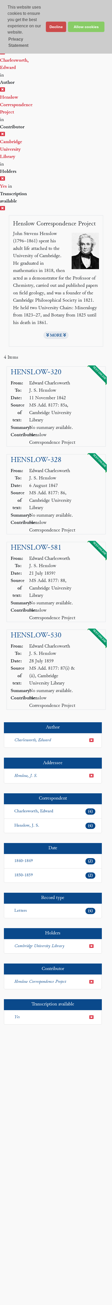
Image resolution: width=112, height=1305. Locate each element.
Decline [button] (56, 27)
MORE (56, 335)
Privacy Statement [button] (18, 42)
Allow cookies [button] (86, 27)
